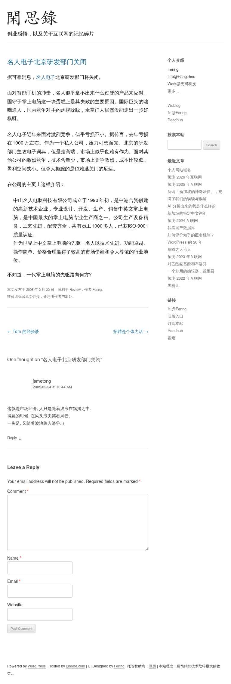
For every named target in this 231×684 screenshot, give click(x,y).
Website (15, 605)
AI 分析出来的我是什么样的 (192, 206)
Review (75, 289)
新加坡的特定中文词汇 (187, 213)
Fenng (97, 289)
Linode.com (75, 665)
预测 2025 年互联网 (185, 184)
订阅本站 (175, 323)
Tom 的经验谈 (23, 331)
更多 (171, 91)
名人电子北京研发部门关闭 (47, 61)
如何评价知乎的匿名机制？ (191, 235)
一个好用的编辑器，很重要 (191, 271)
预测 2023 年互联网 (185, 256)
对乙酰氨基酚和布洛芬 (187, 263)
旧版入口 (175, 316)
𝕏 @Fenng (177, 112)
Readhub (175, 120)
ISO (132, 225)
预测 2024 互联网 (183, 220)
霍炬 (171, 337)
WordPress (37, 665)
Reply (12, 437)
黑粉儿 (173, 285)
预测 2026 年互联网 (185, 177)
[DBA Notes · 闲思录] (32, 18)
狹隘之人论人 (179, 249)
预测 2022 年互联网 (185, 278)
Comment (18, 491)
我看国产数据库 (181, 227)
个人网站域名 (179, 170)
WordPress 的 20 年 (185, 242)
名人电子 (45, 76)
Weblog (174, 105)
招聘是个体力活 (130, 331)
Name (14, 558)
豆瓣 (152, 665)
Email (13, 581)
